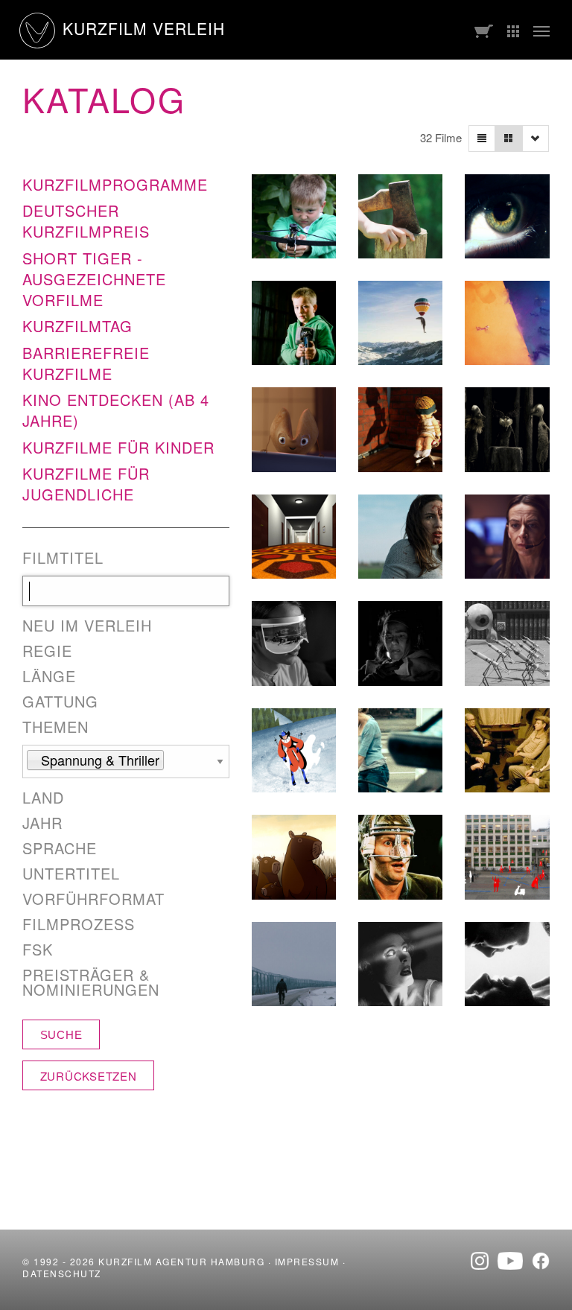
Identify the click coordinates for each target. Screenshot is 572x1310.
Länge (49, 676)
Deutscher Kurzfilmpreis (86, 221)
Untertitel (71, 873)
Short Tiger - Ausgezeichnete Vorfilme (94, 279)
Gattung (60, 701)
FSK (37, 949)
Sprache (59, 848)
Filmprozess (78, 924)
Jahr (42, 822)
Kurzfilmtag (77, 326)
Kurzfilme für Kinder (118, 447)
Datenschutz (61, 1273)
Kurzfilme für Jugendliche (86, 483)
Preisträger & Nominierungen (90, 982)
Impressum (307, 1261)
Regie (47, 650)
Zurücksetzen (88, 1076)
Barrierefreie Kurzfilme (86, 363)
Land (43, 797)
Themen (55, 726)
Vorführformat (93, 898)
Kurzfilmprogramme (115, 184)
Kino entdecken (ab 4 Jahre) (115, 410)
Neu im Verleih (87, 625)
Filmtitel (63, 557)
